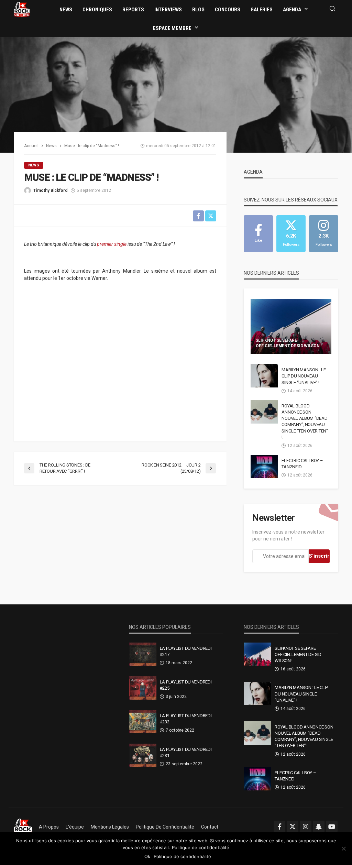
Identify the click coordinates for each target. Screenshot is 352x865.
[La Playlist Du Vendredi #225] (142, 688)
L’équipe (75, 827)
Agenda (292, 10)
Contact (209, 827)
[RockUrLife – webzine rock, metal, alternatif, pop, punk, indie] (23, 827)
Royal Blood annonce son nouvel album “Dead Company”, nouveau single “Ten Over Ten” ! (305, 421)
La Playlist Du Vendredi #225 (186, 685)
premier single (111, 244)
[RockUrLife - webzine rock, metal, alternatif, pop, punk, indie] (22, 9)
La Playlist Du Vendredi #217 (186, 651)
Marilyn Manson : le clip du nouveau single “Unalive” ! (304, 376)
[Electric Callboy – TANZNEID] (264, 466)
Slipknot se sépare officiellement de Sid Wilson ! (288, 343)
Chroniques (97, 10)
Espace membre (172, 28)
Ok (147, 856)
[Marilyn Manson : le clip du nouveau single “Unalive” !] (264, 375)
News (65, 10)
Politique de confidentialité (165, 827)
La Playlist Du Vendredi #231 (186, 752)
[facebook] (279, 826)
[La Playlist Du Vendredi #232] (142, 721)
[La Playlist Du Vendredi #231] (142, 755)
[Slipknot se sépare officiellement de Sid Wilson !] (291, 326)
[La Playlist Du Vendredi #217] (142, 654)
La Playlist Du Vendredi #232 (186, 718)
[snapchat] (318, 826)
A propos (49, 827)
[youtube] (332, 826)
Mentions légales (110, 827)
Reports (133, 10)
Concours (227, 10)
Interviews (168, 10)
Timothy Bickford (50, 190)
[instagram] (305, 826)
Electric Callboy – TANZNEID (302, 463)
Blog (198, 10)
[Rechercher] (332, 9)
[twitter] (292, 826)
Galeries (262, 10)
